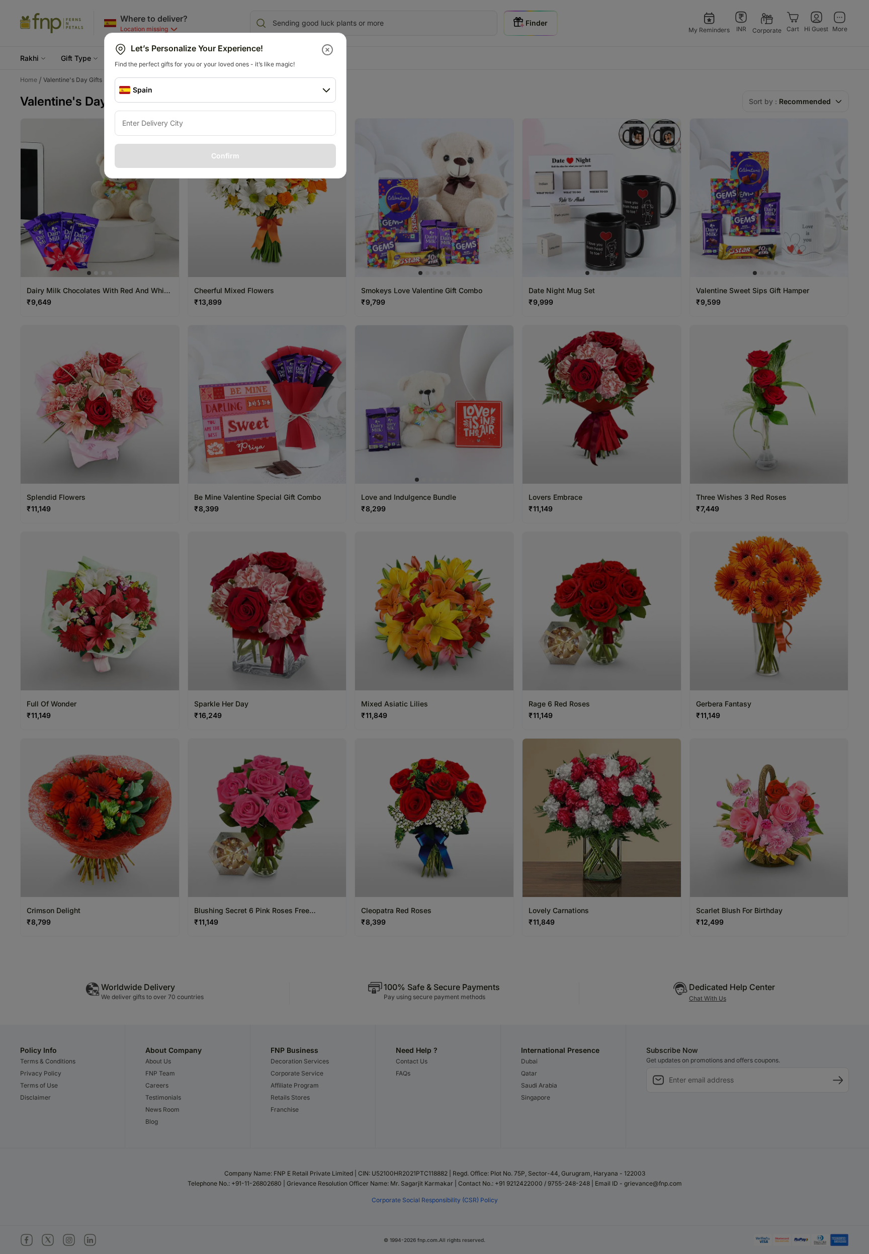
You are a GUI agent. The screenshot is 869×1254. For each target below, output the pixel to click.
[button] (328, 49)
